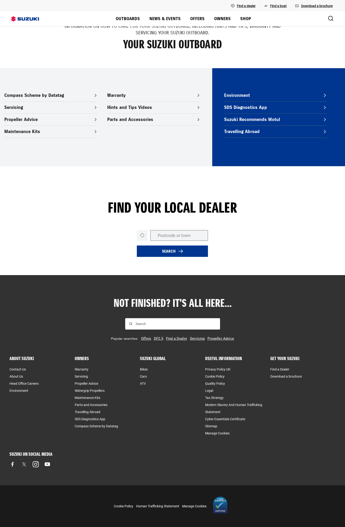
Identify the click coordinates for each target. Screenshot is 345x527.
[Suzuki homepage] (25, 19)
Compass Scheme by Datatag (34, 95)
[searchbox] (176, 323)
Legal (209, 391)
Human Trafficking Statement (157, 506)
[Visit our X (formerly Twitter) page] (24, 464)
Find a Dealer (279, 369)
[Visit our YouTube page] (47, 464)
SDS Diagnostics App (245, 107)
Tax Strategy (214, 398)
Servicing (13, 107)
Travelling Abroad (242, 131)
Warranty (116, 95)
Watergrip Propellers (90, 391)
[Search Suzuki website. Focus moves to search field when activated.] (331, 18)
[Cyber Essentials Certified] (220, 506)
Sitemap (211, 426)
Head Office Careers (24, 383)
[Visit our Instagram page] (36, 464)
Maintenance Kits (22, 131)
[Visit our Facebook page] (12, 464)
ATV (143, 383)
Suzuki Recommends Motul (252, 119)
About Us (16, 376)
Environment (237, 95)
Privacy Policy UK (217, 369)
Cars (143, 376)
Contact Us (17, 369)
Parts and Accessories (130, 119)
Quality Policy (215, 383)
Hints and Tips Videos (129, 107)
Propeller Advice (21, 119)
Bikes (144, 369)
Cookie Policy (215, 376)
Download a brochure (286, 376)
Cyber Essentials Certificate (225, 419)
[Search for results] (130, 323)
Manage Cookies (217, 433)
